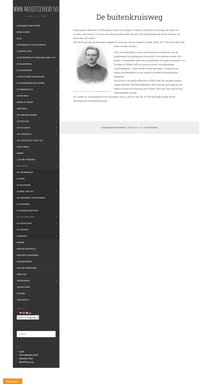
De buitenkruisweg (26, 217)
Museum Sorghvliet (26, 249)
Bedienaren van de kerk (28, 26)
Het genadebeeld (25, 172)
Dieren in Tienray (25, 102)
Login (21, 351)
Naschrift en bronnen (27, 255)
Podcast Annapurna (27, 268)
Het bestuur (23, 121)
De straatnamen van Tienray (31, 83)
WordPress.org (26, 362)
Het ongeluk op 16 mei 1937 (30, 140)
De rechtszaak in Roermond (30, 77)
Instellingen (23, 147)
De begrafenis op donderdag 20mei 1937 (36, 58)
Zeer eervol (23, 300)
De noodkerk (23, 204)
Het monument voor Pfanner (31, 198)
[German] (29, 313)
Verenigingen (23, 281)
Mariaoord (22, 166)
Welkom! (21, 293)
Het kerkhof (23, 230)
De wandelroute (25, 89)
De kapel (21, 179)
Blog (19, 38)
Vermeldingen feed (28, 355)
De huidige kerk (24, 223)
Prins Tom (21, 274)
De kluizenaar (24, 185)
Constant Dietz (24, 51)
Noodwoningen (24, 262)
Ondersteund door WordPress (113, 128)
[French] (26, 313)
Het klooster (23, 128)
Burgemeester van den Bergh (31, 45)
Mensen (20, 242)
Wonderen (22, 236)
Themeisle (152, 128)
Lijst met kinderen (26, 160)
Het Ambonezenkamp (27, 115)
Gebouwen (22, 109)
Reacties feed (26, 358)
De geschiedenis (24, 70)
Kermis (20, 153)
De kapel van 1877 (25, 191)
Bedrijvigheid (23, 32)
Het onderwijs (24, 134)
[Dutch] (20, 313)
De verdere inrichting (27, 211)
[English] (23, 313)
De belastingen (24, 64)
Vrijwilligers (23, 287)
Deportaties (23, 96)
